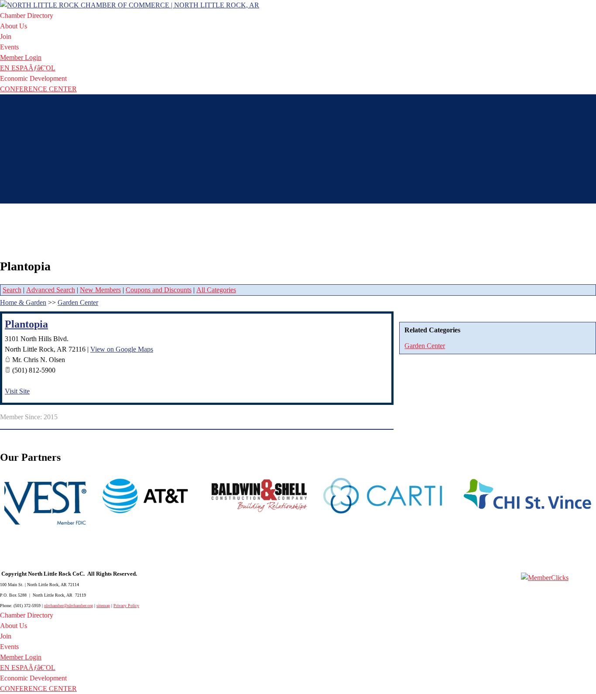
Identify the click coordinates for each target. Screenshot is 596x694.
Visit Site (17, 391)
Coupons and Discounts (159, 289)
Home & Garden (23, 302)
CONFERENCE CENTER (38, 89)
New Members (100, 289)
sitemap (103, 605)
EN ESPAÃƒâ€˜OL (27, 68)
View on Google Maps (121, 349)
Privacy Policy (126, 605)
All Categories (216, 289)
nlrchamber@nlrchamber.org (68, 605)
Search (12, 289)
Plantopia (26, 324)
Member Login (20, 57)
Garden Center (424, 345)
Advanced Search (50, 289)
